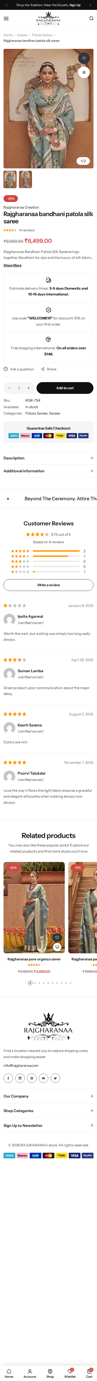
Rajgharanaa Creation (21, 207)
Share (51, 369)
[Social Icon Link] (8, 1078)
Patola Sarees (42, 35)
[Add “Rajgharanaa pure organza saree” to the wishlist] (57, 938)
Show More (13, 265)
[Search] (91, 18)
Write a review (48, 585)
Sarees (22, 35)
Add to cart (65, 388)
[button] (7, 5)
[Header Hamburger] (8, 18)
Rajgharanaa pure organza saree (34, 959)
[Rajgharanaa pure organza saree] (34, 907)
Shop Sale (73, 5)
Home (8, 35)
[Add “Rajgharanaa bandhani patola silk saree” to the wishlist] (84, 58)
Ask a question (22, 369)
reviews (27, 230)
